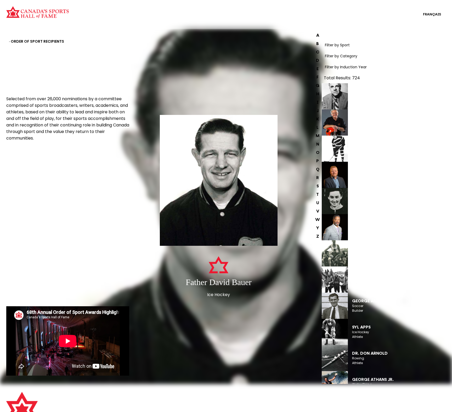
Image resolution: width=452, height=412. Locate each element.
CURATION (111, 11)
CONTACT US (128, 406)
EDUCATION (230, 11)
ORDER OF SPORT (117, 18)
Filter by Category (341, 56)
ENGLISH (405, 14)
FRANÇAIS (432, 14)
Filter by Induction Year (346, 67)
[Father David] (219, 181)
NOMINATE (20, 152)
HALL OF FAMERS (234, 18)
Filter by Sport (337, 45)
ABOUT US (125, 399)
